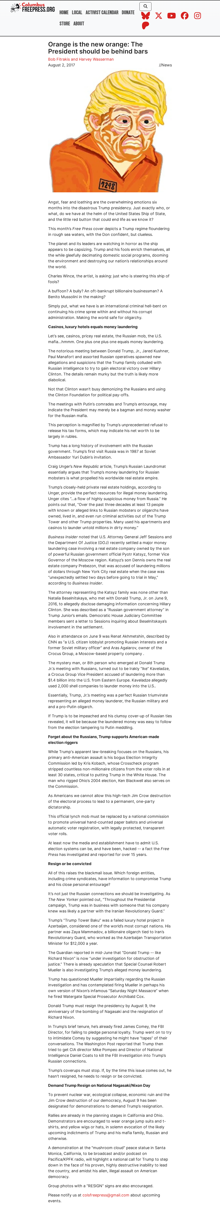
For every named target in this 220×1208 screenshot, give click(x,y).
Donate (128, 12)
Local (77, 12)
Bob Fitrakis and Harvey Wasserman (81, 59)
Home (64, 12)
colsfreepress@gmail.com (106, 1195)
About (78, 24)
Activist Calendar (102, 12)
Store (65, 24)
